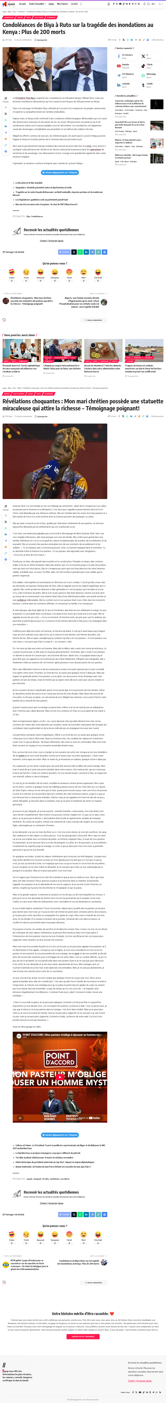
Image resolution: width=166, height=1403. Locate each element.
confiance (21, 600)
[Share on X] (123, 40)
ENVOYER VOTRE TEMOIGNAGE (83, 1337)
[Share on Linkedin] (131, 40)
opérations (95, 149)
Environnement (61, 358)
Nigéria (127, 146)
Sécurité (148, 358)
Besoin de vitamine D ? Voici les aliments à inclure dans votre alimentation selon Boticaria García (102, 368)
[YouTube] (120, 4)
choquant (37, 1179)
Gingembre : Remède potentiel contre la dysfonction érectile (44, 187)
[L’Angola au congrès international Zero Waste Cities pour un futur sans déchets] (62, 350)
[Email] (139, 40)
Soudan (130, 361)
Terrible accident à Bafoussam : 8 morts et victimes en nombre (44, 1157)
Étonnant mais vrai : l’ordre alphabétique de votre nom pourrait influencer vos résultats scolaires (21, 368)
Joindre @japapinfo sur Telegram (61, 172)
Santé (114, 361)
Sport (135, 131)
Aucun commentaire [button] (95, 320)
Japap (117, 161)
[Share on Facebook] (119, 40)
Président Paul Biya (25, 98)
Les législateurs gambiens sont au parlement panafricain (42, 199)
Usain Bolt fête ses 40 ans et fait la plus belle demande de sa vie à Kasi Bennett (130, 125)
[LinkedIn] (126, 4)
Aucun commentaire (24, 40)
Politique (39, 17)
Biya (28, 216)
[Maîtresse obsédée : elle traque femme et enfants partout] (156, 158)
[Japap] (9, 4)
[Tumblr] (129, 4)
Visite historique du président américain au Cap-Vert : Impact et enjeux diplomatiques (55, 1162)
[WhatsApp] (135, 4)
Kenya (20, 17)
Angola (48, 358)
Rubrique (51, 17)
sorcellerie (65, 1179)
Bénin (6, 394)
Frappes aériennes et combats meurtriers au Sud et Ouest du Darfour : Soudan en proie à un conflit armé (143, 368)
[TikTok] (123, 4)
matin (21, 755)
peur (77, 953)
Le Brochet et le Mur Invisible (29, 183)
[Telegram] (132, 4)
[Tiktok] (151, 66)
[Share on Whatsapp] (127, 40)
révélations (54, 1179)
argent (29, 1179)
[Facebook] (114, 4)
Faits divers (119, 110)
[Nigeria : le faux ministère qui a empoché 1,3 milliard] (156, 143)
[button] (81, 4)
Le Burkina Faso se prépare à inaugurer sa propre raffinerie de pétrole (48, 1153)
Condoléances (37, 216)
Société (125, 113)
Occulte (45, 1179)
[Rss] (139, 4)
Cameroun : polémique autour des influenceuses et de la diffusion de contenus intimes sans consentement (130, 103)
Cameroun (9, 17)
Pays (29, 17)
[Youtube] (127, 66)
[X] (117, 4)
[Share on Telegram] (135, 40)
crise (89, 146)
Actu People (129, 110)
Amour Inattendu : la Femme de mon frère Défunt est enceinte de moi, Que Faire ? (53, 1166)
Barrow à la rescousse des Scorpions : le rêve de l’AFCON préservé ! (47, 204)
